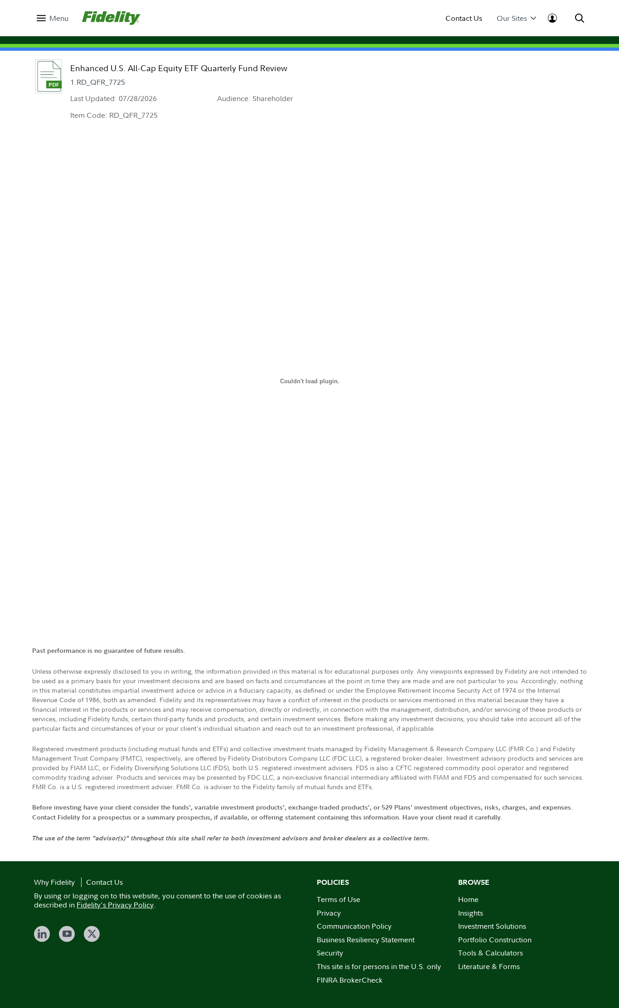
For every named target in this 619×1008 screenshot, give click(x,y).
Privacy (329, 913)
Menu (58, 18)
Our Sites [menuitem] (512, 18)
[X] (92, 934)
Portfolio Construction (495, 940)
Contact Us (463, 18)
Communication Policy (354, 926)
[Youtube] (67, 934)
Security (330, 953)
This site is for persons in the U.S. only (379, 966)
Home (468, 899)
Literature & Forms (489, 966)
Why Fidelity (54, 882)
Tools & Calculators (490, 953)
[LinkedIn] (42, 934)
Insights (470, 913)
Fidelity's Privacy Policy (115, 905)
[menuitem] (52, 18)
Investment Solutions (492, 926)
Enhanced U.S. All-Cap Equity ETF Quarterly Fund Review (178, 68)
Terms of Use (338, 899)
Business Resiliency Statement (366, 940)
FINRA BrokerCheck (349, 980)
